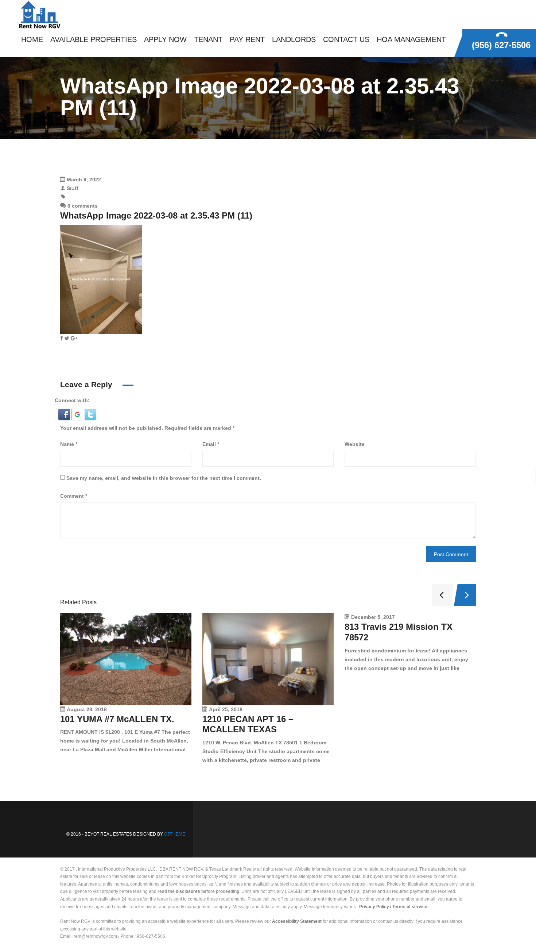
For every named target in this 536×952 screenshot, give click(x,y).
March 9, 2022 (84, 179)
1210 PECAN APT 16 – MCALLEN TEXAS (247, 724)
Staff (72, 188)
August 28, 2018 (87, 709)
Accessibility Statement (297, 921)
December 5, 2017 (373, 617)
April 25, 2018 (225, 709)
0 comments (82, 206)
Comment (73, 496)
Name (68, 444)
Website (355, 444)
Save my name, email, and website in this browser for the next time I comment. (163, 478)
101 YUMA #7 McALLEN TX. (117, 719)
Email (210, 444)
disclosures (188, 891)
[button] (64, 414)
